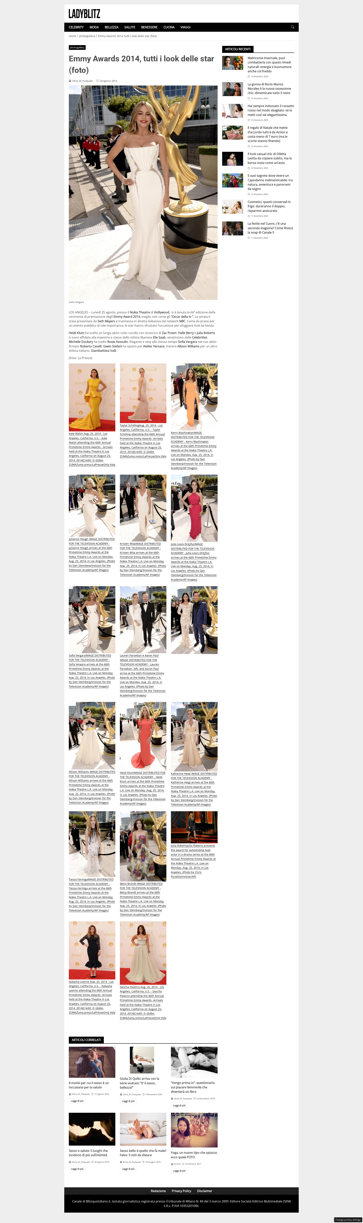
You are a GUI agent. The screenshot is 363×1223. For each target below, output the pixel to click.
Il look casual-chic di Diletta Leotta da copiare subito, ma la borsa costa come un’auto (270, 158)
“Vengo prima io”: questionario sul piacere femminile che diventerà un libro (193, 1087)
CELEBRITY (76, 27)
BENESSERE (149, 27)
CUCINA (169, 27)
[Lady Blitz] (84, 13)
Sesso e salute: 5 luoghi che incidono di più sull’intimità (88, 1153)
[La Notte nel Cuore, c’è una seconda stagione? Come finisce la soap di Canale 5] (232, 229)
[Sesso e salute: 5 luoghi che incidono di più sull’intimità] (92, 1129)
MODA (94, 27)
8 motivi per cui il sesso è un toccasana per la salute (89, 1085)
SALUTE (129, 27)
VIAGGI (185, 27)
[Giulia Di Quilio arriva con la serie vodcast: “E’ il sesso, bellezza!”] (143, 1060)
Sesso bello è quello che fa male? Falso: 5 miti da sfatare (143, 1153)
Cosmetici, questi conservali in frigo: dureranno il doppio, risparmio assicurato (269, 206)
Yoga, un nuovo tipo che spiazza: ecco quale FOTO (194, 1155)
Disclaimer (204, 1191)
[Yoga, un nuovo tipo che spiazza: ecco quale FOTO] (194, 1130)
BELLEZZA (111, 27)
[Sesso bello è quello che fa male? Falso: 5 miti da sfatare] (143, 1129)
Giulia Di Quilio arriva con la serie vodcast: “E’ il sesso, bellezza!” (139, 1083)
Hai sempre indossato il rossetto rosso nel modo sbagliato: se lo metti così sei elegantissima (271, 110)
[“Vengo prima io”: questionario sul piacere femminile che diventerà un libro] (194, 1062)
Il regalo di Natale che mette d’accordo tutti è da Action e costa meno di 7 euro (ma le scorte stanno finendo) (268, 134)
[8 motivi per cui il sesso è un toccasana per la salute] (92, 1062)
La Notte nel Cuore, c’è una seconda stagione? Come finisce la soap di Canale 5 (270, 228)
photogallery (77, 47)
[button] (292, 27)
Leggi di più (77, 1101)
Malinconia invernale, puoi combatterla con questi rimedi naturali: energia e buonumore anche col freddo (270, 64)
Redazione (158, 1191)
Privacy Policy (181, 1191)
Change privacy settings (348, 1219)
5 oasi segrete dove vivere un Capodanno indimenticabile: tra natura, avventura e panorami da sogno (270, 182)
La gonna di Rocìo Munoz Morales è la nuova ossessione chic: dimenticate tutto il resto (269, 88)
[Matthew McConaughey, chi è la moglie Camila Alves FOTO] (194, 620)
